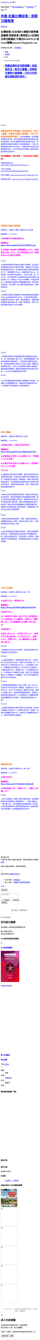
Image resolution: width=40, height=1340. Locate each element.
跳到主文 (4, 26)
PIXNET (9, 1309)
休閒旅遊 (17, 48)
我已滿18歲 (5, 1336)
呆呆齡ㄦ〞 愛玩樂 (11, 1180)
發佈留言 (4, 902)
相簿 (6, 52)
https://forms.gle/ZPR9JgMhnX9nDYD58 (14, 171)
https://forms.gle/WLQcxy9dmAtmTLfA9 (24, 175)
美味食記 (17, 880)
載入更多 (4, 890)
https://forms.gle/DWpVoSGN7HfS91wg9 (14, 165)
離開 (11, 1336)
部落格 (7, 54)
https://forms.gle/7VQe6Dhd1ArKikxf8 (25, 179)
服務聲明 (22, 1311)
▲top (3, 886)
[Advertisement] (20, 100)
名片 (6, 57)
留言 (16, 874)
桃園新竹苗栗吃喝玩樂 (22, 882)
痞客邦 (12, 874)
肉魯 (2, 862)
